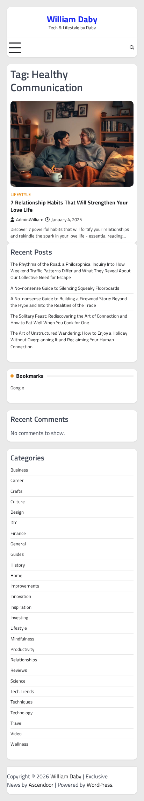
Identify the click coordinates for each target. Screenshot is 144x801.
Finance (18, 533)
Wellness (19, 743)
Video (16, 733)
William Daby (72, 19)
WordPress (99, 784)
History (17, 564)
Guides (17, 554)
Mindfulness (22, 638)
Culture (17, 501)
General (18, 543)
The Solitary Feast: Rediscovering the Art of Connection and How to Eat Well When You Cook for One (68, 319)
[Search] (132, 47)
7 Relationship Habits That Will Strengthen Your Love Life (69, 206)
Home (16, 575)
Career (17, 480)
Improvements (24, 585)
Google (17, 387)
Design (17, 511)
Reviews (18, 670)
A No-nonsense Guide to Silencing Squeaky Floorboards (64, 288)
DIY (13, 522)
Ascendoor (41, 784)
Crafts (16, 491)
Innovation (20, 596)
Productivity (22, 649)
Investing (19, 617)
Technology (21, 712)
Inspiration (20, 607)
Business (19, 469)
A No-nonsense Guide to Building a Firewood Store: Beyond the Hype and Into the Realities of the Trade (68, 302)
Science (18, 680)
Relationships (23, 659)
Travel (16, 723)
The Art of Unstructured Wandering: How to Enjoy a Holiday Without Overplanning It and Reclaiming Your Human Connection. (68, 339)
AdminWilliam (29, 219)
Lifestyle (20, 194)
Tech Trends (22, 691)
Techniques (21, 701)
